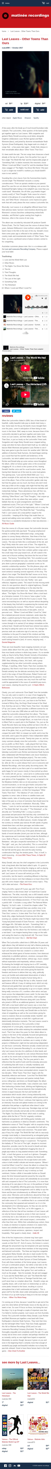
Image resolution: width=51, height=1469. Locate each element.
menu (7, 3)
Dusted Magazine (8, 642)
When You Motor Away (17, 1297)
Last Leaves (29, 1362)
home (4, 31)
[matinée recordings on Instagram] (10, 1466)
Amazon (28, 118)
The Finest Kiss (26, 884)
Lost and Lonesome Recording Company (20, 249)
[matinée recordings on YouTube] (19, 1466)
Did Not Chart (32, 938)
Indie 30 (36, 1233)
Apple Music (17, 118)
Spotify (36, 118)
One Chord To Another (16, 1351)
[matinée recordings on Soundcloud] (14, 1466)
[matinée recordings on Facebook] (5, 1466)
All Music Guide (8, 524)
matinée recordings (43, 1465)
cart (47, 3)
